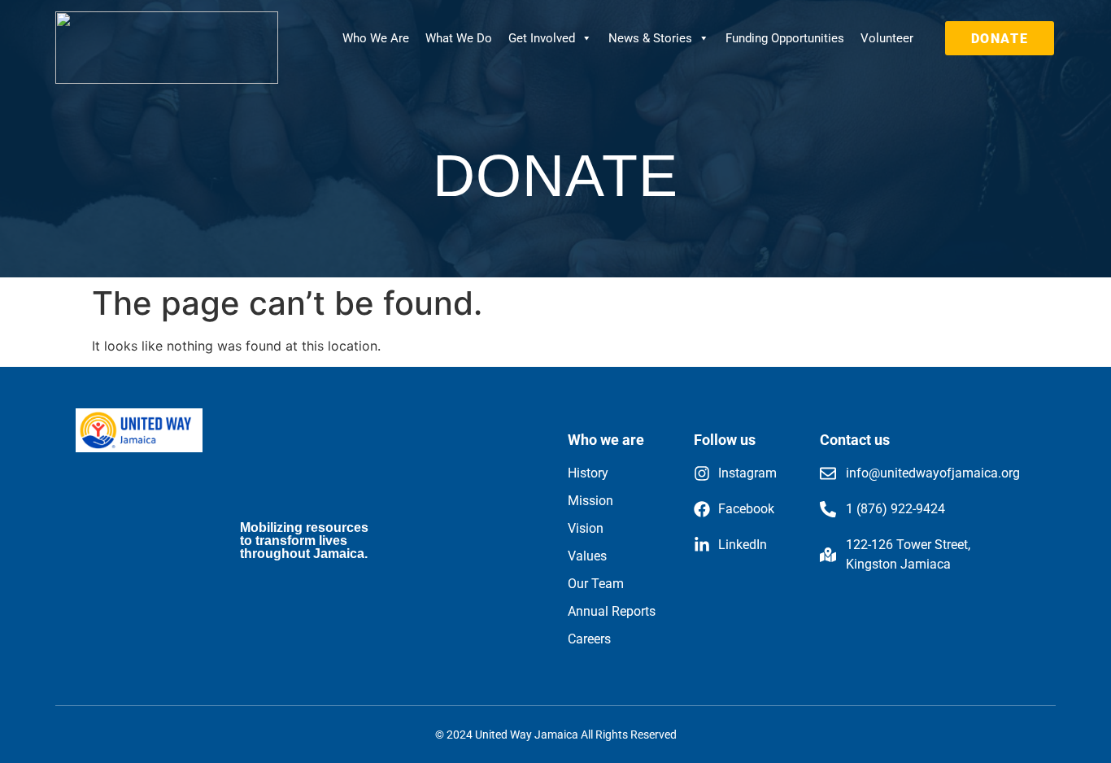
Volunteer (886, 38)
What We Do (458, 38)
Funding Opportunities (784, 38)
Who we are (606, 439)
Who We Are (375, 38)
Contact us (855, 439)
